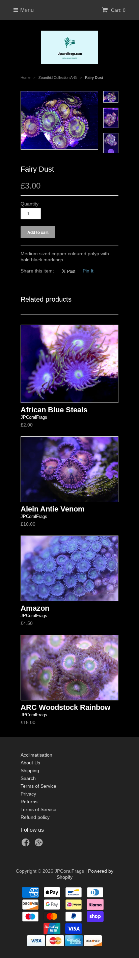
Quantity (29, 203)
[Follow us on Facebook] (27, 844)
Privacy (28, 794)
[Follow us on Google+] (40, 844)
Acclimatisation (36, 755)
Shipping (30, 770)
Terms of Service (38, 786)
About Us (30, 762)
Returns (29, 801)
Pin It (88, 271)
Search (28, 778)
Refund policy (35, 817)
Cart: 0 (118, 10)
